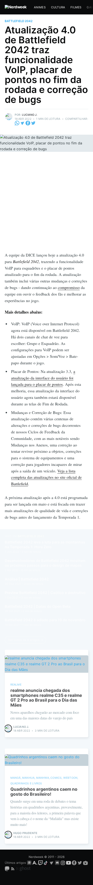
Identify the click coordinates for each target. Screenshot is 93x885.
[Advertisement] (46, 203)
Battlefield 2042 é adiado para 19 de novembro (45, 620)
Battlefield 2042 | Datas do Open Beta (37, 606)
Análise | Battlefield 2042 (27, 579)
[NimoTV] (85, 862)
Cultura (58, 7)
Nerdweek (36, 857)
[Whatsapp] (17, 123)
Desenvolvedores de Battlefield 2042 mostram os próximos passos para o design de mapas (45, 563)
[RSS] (13, 868)
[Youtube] (68, 862)
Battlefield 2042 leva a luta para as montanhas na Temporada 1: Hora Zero (45, 544)
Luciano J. (29, 114)
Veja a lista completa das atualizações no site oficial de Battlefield (46, 477)
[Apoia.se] (35, 862)
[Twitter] (33, 123)
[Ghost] (23, 868)
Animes (40, 7)
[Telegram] (22, 123)
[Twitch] (40, 862)
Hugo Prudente (25, 833)
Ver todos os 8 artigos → (25, 640)
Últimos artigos (15, 862)
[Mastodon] (7, 868)
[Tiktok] (46, 862)
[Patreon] (29, 862)
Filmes (75, 7)
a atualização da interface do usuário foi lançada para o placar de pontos (43, 378)
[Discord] (57, 862)
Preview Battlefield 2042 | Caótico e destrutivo (45, 592)
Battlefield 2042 (19, 21)
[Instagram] (62, 862)
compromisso (69, 287)
